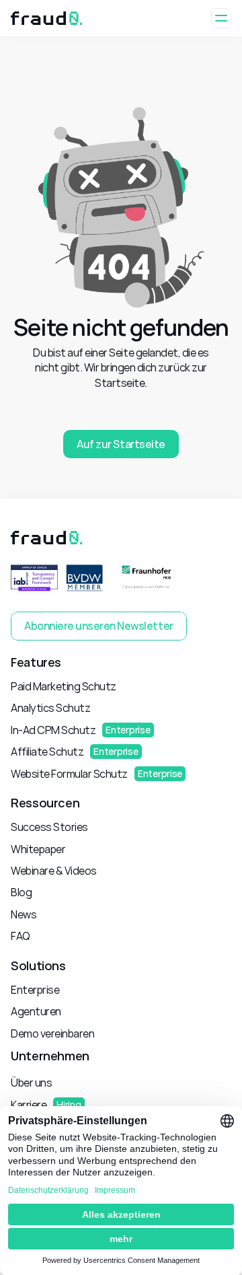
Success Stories (49, 826)
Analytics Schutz (50, 707)
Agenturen (36, 1011)
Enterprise (35, 989)
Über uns (31, 1082)
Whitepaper (38, 849)
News (23, 914)
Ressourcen (45, 803)
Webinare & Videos (54, 870)
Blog (21, 892)
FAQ (20, 935)
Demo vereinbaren (52, 1033)
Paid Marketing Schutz (63, 686)
